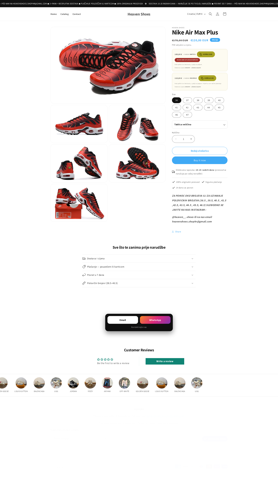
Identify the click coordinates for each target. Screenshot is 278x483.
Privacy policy (95, 475)
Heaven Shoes (63, 475)
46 (176, 114)
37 (187, 100)
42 (187, 107)
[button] (210, 14)
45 (219, 107)
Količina (175, 132)
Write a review (164, 361)
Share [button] (178, 231)
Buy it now (200, 160)
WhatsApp (155, 320)
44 (208, 107)
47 (187, 114)
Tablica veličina (182, 124)
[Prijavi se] (104, 435)
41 (176, 107)
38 (198, 100)
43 (198, 107)
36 (176, 100)
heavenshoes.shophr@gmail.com (164, 410)
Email (123, 320)
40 (219, 100)
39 (209, 100)
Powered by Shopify (77, 475)
